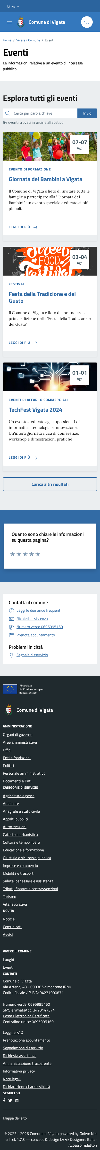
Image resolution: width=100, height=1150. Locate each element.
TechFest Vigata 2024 (35, 409)
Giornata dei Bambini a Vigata (45, 179)
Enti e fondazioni (17, 758)
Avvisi (8, 934)
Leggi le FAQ (13, 1032)
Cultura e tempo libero (21, 842)
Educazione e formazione (23, 850)
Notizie (9, 919)
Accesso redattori (82, 1145)
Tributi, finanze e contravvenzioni (30, 889)
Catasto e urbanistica (20, 834)
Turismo (9, 896)
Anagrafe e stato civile (21, 811)
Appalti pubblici (15, 819)
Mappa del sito (15, 1118)
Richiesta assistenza (19, 1055)
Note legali (12, 1079)
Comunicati (12, 927)
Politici (8, 765)
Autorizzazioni (14, 827)
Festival (17, 283)
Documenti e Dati (17, 781)
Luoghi (8, 959)
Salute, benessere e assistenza (28, 881)
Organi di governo (17, 734)
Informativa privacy (19, 1071)
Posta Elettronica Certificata (26, 1016)
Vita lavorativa (15, 904)
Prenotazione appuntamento (26, 1040)
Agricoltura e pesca (18, 796)
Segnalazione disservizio (23, 1048)
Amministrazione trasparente (27, 1063)
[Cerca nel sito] (87, 22)
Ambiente (11, 803)
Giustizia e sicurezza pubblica (27, 858)
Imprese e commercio (20, 865)
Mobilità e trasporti (18, 873)
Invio (87, 113)
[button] (13, 6)
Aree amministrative (20, 742)
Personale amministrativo (24, 773)
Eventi (8, 967)
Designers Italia (82, 1139)
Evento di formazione (30, 169)
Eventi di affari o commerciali (38, 399)
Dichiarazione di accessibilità (26, 1086)
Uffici (7, 750)
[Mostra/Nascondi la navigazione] (10, 21)
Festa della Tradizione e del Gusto (42, 297)
